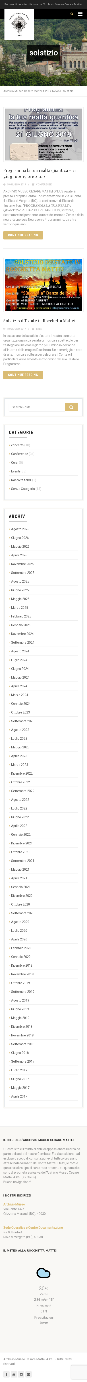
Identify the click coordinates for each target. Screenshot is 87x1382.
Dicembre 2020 (22, 895)
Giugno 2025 (20, 590)
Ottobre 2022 (20, 782)
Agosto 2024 (20, 651)
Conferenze (44, 184)
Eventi (40, 328)
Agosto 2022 (20, 799)
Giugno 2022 (20, 817)
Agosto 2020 (20, 922)
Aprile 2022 (19, 826)
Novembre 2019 (22, 974)
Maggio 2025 (20, 599)
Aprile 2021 (19, 878)
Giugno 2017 (20, 1079)
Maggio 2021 (20, 869)
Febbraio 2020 (21, 948)
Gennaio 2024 (21, 703)
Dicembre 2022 (22, 773)
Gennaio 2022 (21, 834)
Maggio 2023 (20, 747)
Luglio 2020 (19, 930)
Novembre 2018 (22, 1035)
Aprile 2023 (19, 756)
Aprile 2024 (19, 686)
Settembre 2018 (22, 1044)
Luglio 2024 (19, 660)
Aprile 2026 (19, 555)
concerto (17, 445)
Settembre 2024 (22, 642)
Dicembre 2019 (22, 965)
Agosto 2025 (20, 581)
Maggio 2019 (20, 1018)
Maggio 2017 (20, 1087)
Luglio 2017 (19, 1070)
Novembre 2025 (22, 564)
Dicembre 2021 (22, 843)
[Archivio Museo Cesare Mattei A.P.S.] (19, 24)
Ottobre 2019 (20, 983)
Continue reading (23, 235)
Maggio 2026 (20, 546)
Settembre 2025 (22, 573)
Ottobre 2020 (20, 904)
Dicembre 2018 (22, 1026)
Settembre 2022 (22, 791)
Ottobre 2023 (20, 712)
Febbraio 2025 (21, 616)
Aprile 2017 (19, 1096)
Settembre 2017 (22, 1061)
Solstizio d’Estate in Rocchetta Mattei (39, 320)
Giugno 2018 (20, 1053)
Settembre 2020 (22, 913)
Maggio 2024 (20, 677)
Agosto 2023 (20, 730)
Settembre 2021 (22, 861)
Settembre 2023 (22, 721)
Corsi (14, 462)
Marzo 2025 (19, 607)
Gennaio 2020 (21, 957)
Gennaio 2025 (21, 625)
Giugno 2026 (20, 538)
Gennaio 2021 (21, 887)
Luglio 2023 (19, 738)
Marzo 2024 (19, 695)
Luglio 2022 (19, 808)
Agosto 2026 (20, 529)
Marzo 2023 (19, 765)
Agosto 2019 (20, 1000)
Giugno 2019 (20, 1009)
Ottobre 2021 (20, 852)
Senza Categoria (23, 489)
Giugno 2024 (20, 669)
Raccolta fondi (21, 480)
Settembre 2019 (22, 991)
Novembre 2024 (22, 634)
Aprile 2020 (19, 939)
